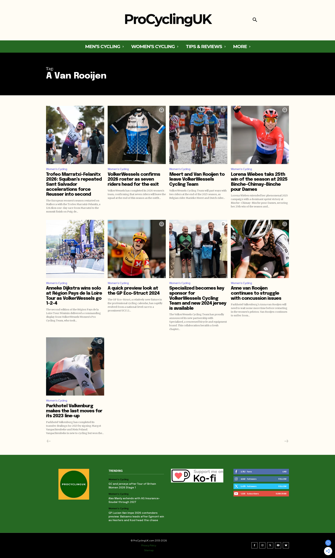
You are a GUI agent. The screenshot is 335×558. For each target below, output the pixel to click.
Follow (282, 479)
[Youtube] (278, 545)
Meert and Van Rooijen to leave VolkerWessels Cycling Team (197, 179)
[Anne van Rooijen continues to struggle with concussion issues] (260, 249)
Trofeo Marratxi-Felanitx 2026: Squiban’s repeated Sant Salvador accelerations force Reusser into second (74, 184)
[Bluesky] (286, 545)
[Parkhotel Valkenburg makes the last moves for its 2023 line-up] (75, 366)
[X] (270, 545)
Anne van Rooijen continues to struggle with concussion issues (256, 293)
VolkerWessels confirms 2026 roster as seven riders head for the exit (134, 179)
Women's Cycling (56, 169)
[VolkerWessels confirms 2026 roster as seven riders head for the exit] (137, 135)
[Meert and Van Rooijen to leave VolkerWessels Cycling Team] (198, 135)
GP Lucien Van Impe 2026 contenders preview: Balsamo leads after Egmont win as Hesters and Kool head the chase (136, 517)
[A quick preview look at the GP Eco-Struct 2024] (137, 249)
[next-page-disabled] (286, 441)
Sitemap (149, 550)
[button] (255, 20)
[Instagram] (262, 545)
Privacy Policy (148, 545)
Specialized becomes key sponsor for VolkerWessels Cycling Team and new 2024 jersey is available (197, 298)
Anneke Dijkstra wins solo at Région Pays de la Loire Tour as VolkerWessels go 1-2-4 (74, 296)
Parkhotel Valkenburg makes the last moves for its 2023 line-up (74, 411)
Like (284, 471)
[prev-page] (48, 441)
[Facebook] (254, 545)
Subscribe (281, 493)
